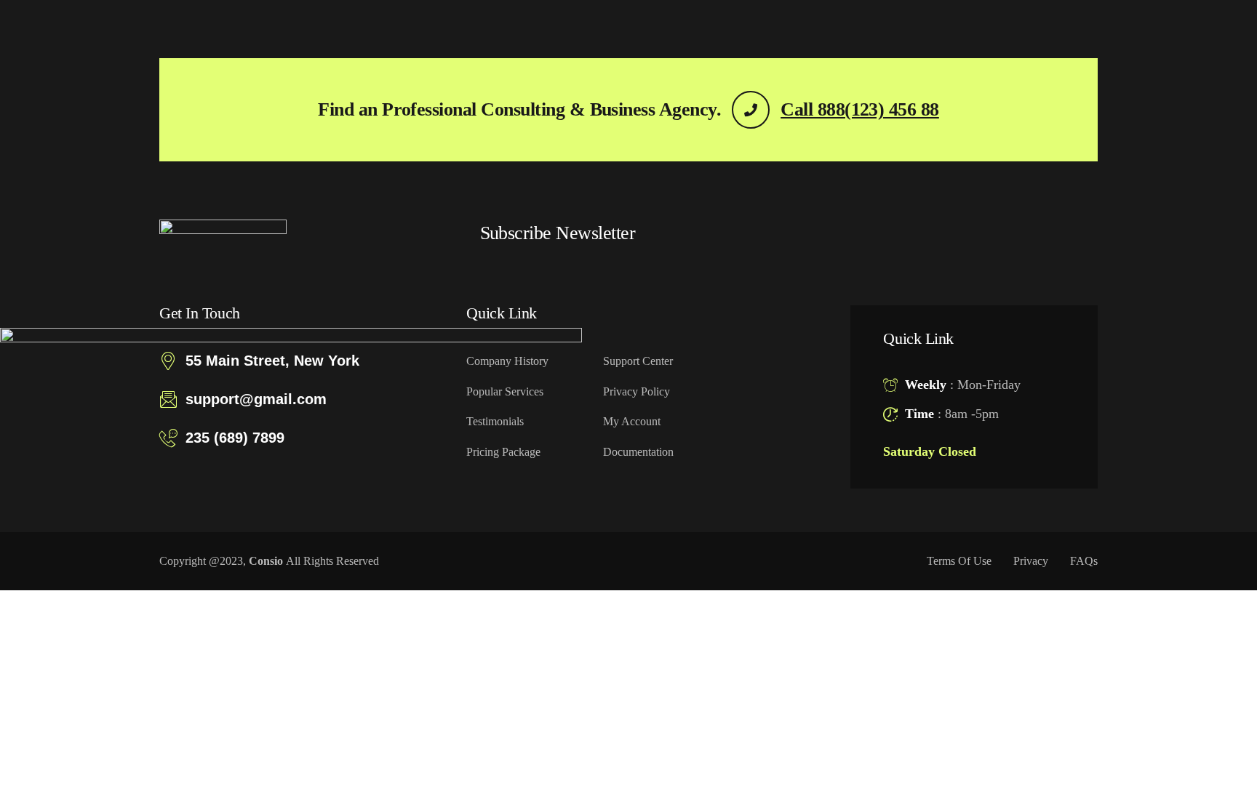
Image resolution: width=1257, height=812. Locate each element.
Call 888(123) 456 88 (860, 109)
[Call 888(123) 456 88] (751, 110)
